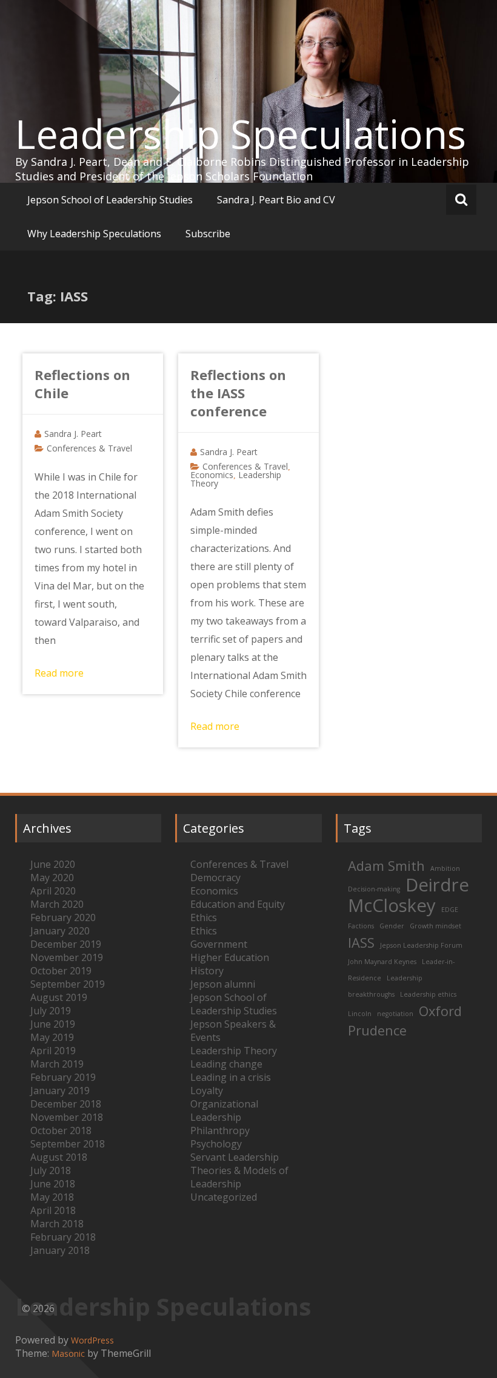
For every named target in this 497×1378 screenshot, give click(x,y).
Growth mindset (435, 926)
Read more (59, 673)
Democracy (215, 877)
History (207, 970)
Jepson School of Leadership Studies (110, 199)
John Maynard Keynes (382, 961)
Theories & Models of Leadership (239, 1177)
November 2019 (66, 957)
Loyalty (206, 1090)
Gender (391, 926)
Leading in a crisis (230, 1077)
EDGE (449, 909)
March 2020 (57, 904)
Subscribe (207, 233)
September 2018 (67, 1143)
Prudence (377, 1030)
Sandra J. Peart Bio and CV (276, 199)
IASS (361, 942)
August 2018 (58, 1157)
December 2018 (65, 1104)
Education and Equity (237, 904)
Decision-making (374, 889)
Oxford (440, 1011)
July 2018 (50, 1170)
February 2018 (63, 1237)
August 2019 (58, 997)
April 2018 (53, 1210)
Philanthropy (220, 1130)
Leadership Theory (233, 1050)
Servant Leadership (234, 1157)
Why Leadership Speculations (94, 233)
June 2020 (52, 864)
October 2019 (61, 970)
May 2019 (52, 1037)
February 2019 (63, 1077)
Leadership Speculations (240, 133)
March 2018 (57, 1223)
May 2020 (52, 877)
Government (218, 944)
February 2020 (63, 917)
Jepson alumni (222, 984)
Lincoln (360, 1013)
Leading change (226, 1064)
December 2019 (65, 944)
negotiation (395, 1013)
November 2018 (66, 1117)
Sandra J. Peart (73, 433)
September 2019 (67, 984)
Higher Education (229, 957)
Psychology (216, 1143)
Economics (211, 475)
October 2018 (61, 1130)
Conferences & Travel (89, 448)
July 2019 (50, 1010)
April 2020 (53, 890)
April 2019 (53, 1050)
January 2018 (60, 1250)
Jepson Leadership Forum (421, 945)
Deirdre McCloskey (408, 895)
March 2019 (57, 1064)
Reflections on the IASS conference (238, 393)
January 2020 (60, 930)
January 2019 (60, 1090)
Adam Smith (386, 865)
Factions (361, 926)
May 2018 (52, 1197)
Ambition (445, 868)
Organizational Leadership (224, 1110)
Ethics (203, 917)
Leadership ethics (428, 994)
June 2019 (52, 1024)
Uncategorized (223, 1197)
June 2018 (52, 1183)
